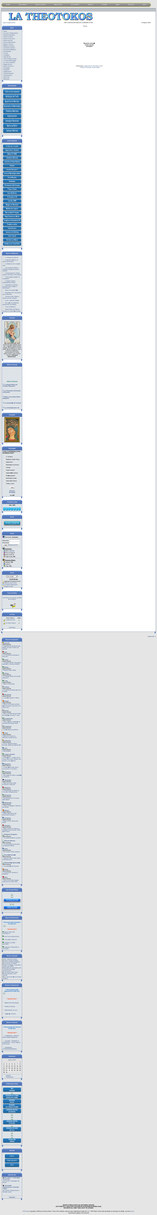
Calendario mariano (9, 47)
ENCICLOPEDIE (40, 4)
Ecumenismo (8, 718)
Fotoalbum (6, 55)
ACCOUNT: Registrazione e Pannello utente (11, 1184)
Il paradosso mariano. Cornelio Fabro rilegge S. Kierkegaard (10, 286)
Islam (6, 733)
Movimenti (7, 795)
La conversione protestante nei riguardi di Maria (11, 844)
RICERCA (131, 4)
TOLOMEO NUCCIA (10, 932)
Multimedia (7, 802)
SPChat (12, 627)
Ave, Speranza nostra (10, 959)
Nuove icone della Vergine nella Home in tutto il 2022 (10, 880)
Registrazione (11, 22)
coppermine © (151, 636)
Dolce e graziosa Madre (11, 960)
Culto (6, 681)
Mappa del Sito (8, 586)
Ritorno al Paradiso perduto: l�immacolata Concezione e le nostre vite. (11, 705)
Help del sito (7, 57)
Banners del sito (8, 44)
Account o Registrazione (10, 33)
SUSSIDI (104, 4)
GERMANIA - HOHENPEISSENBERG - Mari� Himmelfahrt (10, 1041)
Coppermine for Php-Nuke (91, 66)
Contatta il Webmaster (11, 584)
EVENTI (8, 1075)
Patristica (7, 825)
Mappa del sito (7, 64)
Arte (5, 652)
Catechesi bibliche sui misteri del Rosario (10, 260)
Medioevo (7, 787)
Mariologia (7, 780)
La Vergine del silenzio (11, 257)
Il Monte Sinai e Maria (9, 670)
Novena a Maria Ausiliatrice (12, 962)
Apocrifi (6, 643)
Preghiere (14, 834)
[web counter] (12, 510)
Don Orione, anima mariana (11, 851)
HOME (8, 4)
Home (5, 31)
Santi (6, 849)
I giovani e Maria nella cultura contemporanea (11, 858)
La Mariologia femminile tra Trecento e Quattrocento (10, 791)
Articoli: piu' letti (7, 40)
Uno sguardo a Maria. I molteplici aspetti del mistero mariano (11, 269)
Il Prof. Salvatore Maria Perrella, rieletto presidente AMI (11, 744)
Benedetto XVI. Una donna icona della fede (12, 293)
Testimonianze (7, 75)
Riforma (12, 840)
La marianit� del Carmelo (11, 866)
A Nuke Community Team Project (90, 67)
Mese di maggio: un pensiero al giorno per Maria (11, 965)
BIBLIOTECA (58, 4)
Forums (5, 53)
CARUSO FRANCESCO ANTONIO (10, 940)
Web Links (6, 77)
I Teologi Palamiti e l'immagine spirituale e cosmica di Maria (11, 663)
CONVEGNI (9, 1077)
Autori (6, 659)
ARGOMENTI (23, 4)
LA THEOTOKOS (10, 623)
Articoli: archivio (8, 36)
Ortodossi (7, 818)
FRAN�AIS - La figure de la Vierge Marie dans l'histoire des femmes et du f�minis (11, 759)
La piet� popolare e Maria (11, 698)
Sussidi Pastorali (8, 73)
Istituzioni (7, 740)
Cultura (6, 687)
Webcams (6, 79)
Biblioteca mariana (8, 46)
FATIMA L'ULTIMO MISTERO (8, 935)
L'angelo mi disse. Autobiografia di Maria (9, 281)
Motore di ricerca (8, 66)
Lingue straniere (9, 754)
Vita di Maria (7, 751)
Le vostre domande (9, 62)
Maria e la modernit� (11, 290)
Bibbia (6, 667)
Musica (6, 810)
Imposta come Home (10, 583)
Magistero (7, 764)
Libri (5, 748)
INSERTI (90, 4)
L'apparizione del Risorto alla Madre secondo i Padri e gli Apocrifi (11, 647)
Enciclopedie (7, 51)
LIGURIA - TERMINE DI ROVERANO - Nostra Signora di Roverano (11, 1035)
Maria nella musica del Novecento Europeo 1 (9, 814)
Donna (6, 710)
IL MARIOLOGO (10, 620)
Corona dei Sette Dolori (11, 972)
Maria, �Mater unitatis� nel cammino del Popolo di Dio (11, 722)
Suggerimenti (7, 71)
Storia (6, 869)
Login (4, 22)
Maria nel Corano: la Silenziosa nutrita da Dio (9, 736)
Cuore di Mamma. (10, 307)
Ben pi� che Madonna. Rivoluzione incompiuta (11, 303)
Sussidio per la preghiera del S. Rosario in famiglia (11, 968)
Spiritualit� (16, 862)
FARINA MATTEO (9, 944)
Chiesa (6, 673)
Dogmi (6, 701)
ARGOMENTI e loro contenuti (11, 1191)
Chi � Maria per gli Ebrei (10, 729)
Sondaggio (6, 68)
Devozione (7, 694)
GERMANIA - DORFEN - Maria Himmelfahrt (11, 1047)
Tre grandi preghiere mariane (12, 838)
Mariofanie (7, 772)
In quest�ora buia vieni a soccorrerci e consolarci (10, 768)
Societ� (13, 855)
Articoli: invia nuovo (9, 38)
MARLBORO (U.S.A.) (11, 1002)
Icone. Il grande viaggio (12, 300)
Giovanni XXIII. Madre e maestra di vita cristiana (11, 297)
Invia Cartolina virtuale (10, 58)
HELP (144, 4)
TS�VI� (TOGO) (10, 1006)
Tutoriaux (12, 1197)
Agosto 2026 (12, 1060)
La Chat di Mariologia (9, 60)
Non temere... (8, 970)
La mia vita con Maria (10, 963)
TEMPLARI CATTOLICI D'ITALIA (10, 947)
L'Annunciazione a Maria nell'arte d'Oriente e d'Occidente (12, 273)
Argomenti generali (8, 35)
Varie (5, 877)
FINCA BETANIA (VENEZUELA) (8, 1010)
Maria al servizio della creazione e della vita (9, 783)
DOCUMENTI (75, 4)
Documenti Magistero (9, 49)
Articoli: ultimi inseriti (9, 42)
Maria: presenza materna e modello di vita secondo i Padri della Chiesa (11, 830)
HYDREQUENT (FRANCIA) (13, 1015)
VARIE (117, 4)
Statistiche (6, 69)
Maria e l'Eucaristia (8, 684)
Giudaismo (7, 726)
